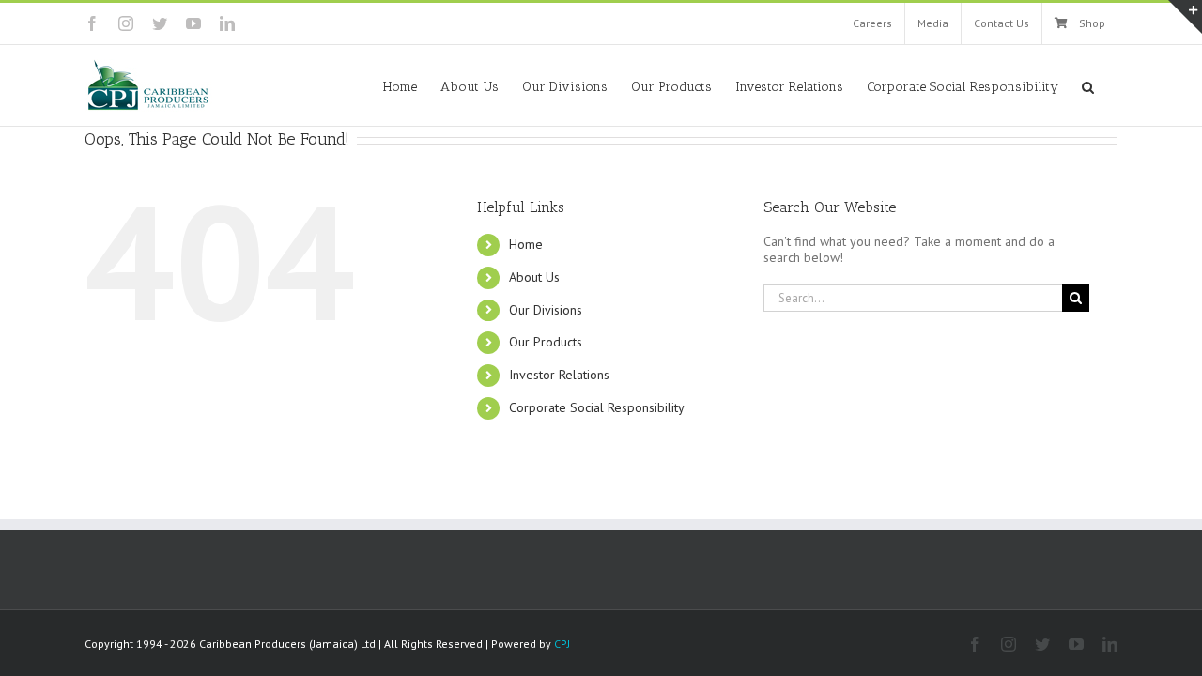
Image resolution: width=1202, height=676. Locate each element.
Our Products (545, 341)
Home (526, 244)
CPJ (562, 644)
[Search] (1088, 85)
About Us (534, 277)
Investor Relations (559, 374)
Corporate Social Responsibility (597, 407)
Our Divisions (545, 309)
